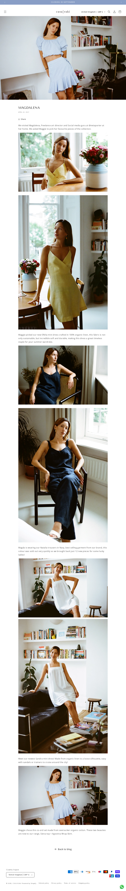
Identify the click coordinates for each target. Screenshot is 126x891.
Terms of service (70, 883)
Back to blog (65, 849)
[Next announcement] (121, 2)
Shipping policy (84, 883)
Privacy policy (56, 883)
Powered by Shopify (29, 883)
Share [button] (23, 119)
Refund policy (44, 883)
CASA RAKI (17, 883)
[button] (5, 11)
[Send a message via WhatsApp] (122, 887)
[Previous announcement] (5, 2)
